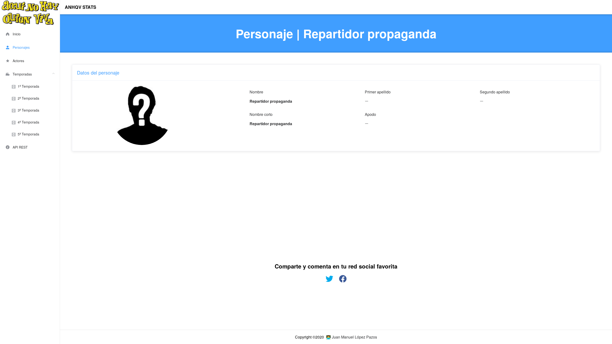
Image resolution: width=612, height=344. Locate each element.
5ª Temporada (28, 134)
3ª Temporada (28, 110)
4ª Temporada (28, 122)
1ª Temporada (28, 86)
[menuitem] (30, 33)
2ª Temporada (28, 98)
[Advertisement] (215, 206)
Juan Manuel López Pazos (354, 337)
